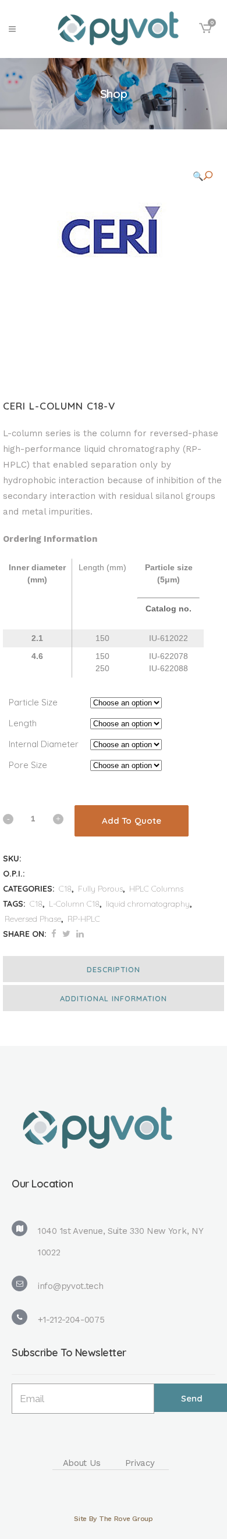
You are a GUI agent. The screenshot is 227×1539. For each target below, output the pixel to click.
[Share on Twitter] (66, 933)
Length (23, 723)
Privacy (140, 1463)
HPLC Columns (156, 888)
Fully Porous (100, 888)
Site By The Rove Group (113, 1519)
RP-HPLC (84, 919)
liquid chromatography (148, 904)
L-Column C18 (74, 904)
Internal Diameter (44, 743)
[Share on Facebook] (53, 933)
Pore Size (28, 764)
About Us (82, 1463)
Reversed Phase (33, 919)
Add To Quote (131, 820)
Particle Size (33, 702)
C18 (65, 888)
